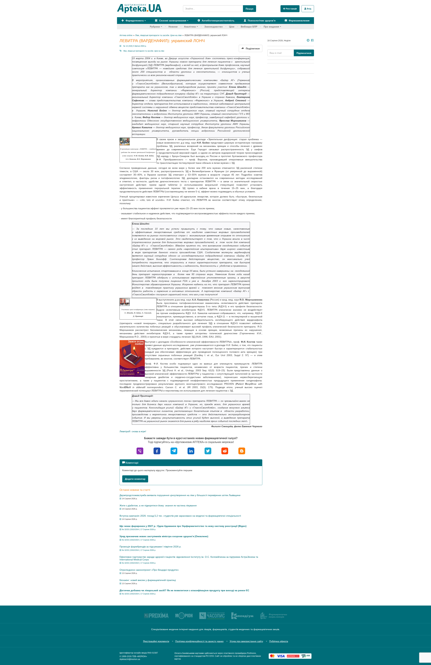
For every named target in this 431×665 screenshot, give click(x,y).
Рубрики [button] (155, 26)
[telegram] (174, 450)
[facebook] (157, 450)
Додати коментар (135, 479)
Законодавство (213, 26)
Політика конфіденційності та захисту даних (199, 641)
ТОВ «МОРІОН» (139, 656)
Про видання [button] (271, 26)
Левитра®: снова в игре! (133, 431)
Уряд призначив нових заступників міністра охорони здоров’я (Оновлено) (164, 536)
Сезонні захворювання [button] (172, 20)
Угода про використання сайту (246, 641)
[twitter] (208, 450)
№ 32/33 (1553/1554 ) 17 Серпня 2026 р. (139, 529)
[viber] (140, 450)
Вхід (308, 9)
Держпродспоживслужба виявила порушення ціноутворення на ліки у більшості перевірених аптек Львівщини (180, 495)
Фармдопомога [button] (134, 20)
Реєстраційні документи (156, 641)
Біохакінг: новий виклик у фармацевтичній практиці (148, 580)
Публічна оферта (278, 641)
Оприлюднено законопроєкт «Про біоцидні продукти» (149, 569)
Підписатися (303, 53)
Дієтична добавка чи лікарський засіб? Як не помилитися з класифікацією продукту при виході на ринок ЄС (184, 590)
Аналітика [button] (190, 26)
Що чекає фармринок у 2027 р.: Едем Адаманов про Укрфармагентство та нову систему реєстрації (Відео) (183, 526)
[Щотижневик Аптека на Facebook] (312, 41)
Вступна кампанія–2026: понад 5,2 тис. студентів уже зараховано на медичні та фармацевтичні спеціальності (180, 515)
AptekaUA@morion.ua (130, 659)
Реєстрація (291, 9)
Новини (173, 26)
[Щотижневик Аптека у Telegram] (308, 41)
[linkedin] (191, 450)
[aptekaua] (241, 450)
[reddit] (224, 450)
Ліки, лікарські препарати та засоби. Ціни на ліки (143, 51)
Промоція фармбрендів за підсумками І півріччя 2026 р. (150, 546)
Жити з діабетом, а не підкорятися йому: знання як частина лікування (158, 505)
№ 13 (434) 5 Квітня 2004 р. (134, 46)
